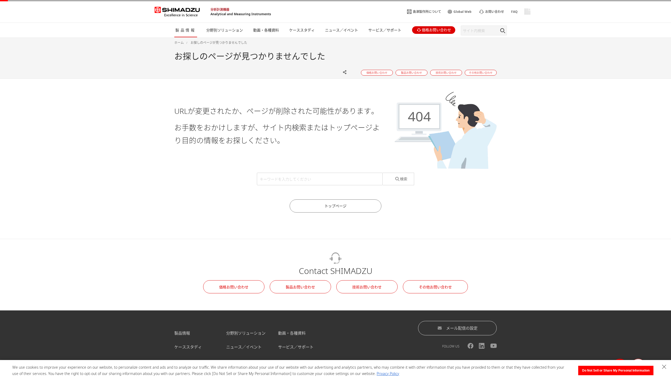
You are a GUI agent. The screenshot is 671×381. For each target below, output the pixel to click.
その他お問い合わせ (435, 286)
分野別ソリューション (246, 333)
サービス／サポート (295, 347)
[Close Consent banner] (664, 367)
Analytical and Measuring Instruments (240, 14)
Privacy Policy (388, 373)
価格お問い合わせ (233, 286)
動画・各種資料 (292, 333)
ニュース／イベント (244, 347)
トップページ (335, 205)
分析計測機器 (219, 9)
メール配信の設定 (462, 328)
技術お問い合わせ (367, 286)
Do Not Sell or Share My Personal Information (616, 370)
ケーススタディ (188, 347)
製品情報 (182, 333)
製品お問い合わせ (300, 286)
